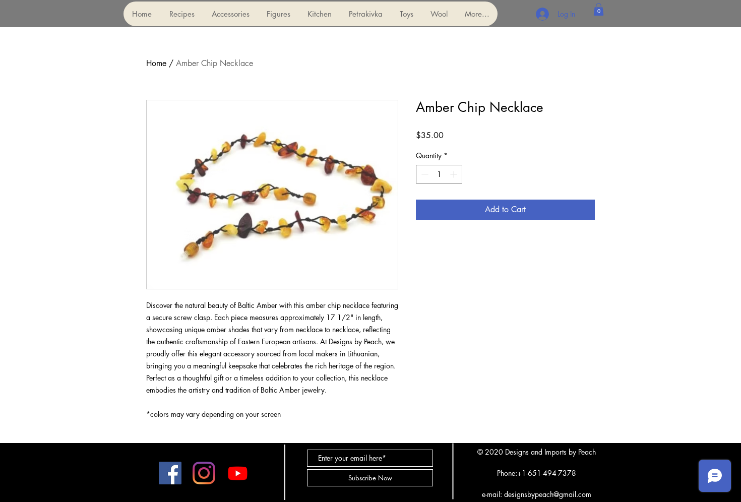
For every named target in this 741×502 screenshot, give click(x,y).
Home (156, 63)
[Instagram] (204, 473)
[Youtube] (237, 473)
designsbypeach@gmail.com (547, 494)
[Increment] (454, 174)
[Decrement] (423, 174)
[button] (230, 14)
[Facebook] (170, 473)
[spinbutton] (439, 174)
